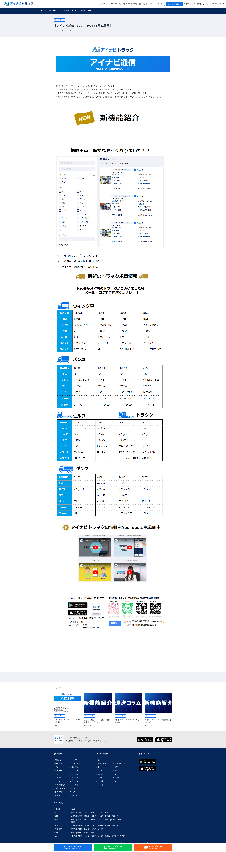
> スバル (99, 774)
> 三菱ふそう (101, 763)
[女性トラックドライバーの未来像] (128, 703)
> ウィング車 (75, 781)
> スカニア (117, 781)
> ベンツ (116, 777)
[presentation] (53, 702)
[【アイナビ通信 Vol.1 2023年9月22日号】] (67, 703)
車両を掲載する (131, 4)
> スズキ (99, 777)
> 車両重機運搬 (59, 785)
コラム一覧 (52, 10)
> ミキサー (58, 770)
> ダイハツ (117, 774)
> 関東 (56, 816)
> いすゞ (116, 760)
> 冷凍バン (58, 763)
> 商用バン (58, 760)
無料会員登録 (173, 3)
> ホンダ (99, 770)
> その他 (73, 795)
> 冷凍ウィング (76, 763)
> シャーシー (75, 788)
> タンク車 (74, 785)
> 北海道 (57, 809)
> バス (72, 792)
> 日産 (115, 767)
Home (43, 10)
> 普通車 (57, 795)
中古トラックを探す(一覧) (111, 4)
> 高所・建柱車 (59, 788)
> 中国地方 (58, 829)
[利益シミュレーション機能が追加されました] (158, 703)
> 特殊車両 (58, 792)
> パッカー (74, 770)
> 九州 (56, 836)
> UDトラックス (119, 763)
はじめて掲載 (147, 4)
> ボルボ (99, 781)
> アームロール (76, 774)
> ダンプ (57, 767)
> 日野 (98, 760)
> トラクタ (58, 777)
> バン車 (73, 760)
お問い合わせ (202, 3)
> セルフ (57, 774)
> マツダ (116, 770)
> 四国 (56, 832)
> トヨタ (99, 767)
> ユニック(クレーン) (61, 781)
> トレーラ (74, 777)
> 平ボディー (75, 767)
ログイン (159, 3)
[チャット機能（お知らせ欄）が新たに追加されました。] (97, 703)
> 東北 (56, 812)
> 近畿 (56, 825)
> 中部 (56, 819)
